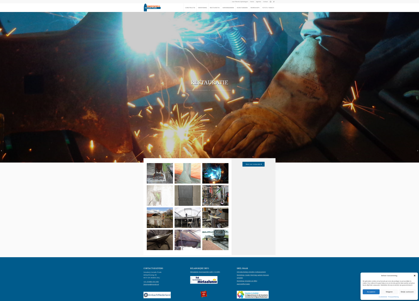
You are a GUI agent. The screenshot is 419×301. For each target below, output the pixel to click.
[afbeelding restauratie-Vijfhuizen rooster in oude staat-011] (161, 196)
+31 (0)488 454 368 (151, 282)
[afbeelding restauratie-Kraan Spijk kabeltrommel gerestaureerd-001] (216, 241)
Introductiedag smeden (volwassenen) (251, 272)
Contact (265, 1)
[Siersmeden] (1, 151)
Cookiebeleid (383, 297)
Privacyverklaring (393, 297)
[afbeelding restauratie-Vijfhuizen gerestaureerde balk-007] (188, 174)
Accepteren (371, 292)
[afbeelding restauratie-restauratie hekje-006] (216, 196)
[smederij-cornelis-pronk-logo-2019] (152, 7)
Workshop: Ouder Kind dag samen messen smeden (253, 276)
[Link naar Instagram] (270, 1)
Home (252, 1)
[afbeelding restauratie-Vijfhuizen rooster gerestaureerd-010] (188, 196)
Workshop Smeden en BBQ (247, 281)
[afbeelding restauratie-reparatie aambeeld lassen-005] (216, 174)
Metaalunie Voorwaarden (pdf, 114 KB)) (205, 272)
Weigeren (389, 292)
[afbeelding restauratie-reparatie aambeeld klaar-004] (161, 241)
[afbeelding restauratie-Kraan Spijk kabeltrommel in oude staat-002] (188, 241)
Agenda (258, 1)
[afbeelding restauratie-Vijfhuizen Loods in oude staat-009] (161, 218)
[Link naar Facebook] (274, 1)
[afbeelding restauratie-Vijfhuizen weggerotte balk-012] (161, 174)
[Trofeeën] (417, 151)
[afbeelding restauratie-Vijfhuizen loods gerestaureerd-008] (188, 218)
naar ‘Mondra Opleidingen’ (240, 1)
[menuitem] (240, 1)
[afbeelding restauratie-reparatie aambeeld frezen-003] (216, 218)
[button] (415, 276)
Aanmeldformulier (243, 284)
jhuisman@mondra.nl (151, 284)
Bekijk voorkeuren (407, 292)
